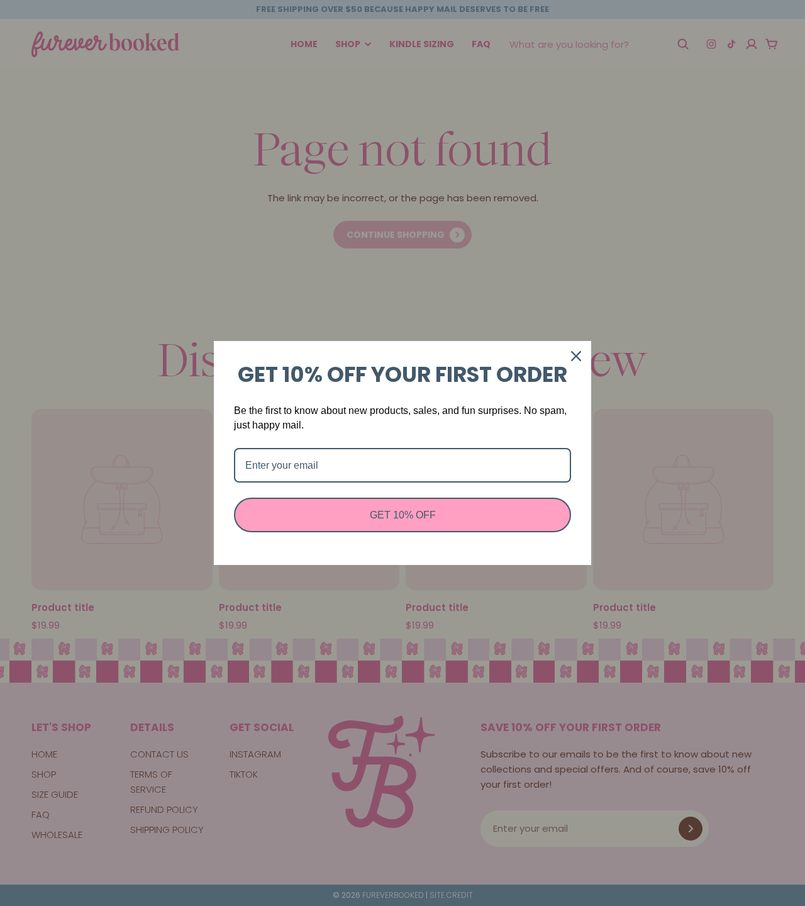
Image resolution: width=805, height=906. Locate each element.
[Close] (576, 356)
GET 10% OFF (403, 515)
